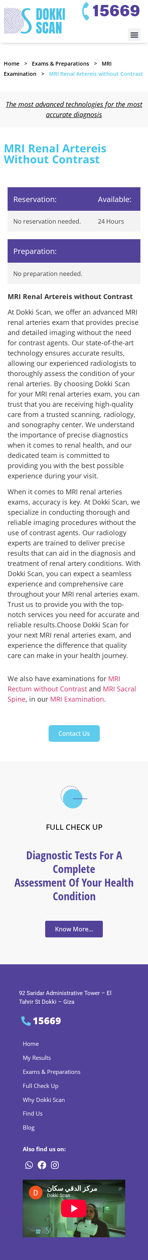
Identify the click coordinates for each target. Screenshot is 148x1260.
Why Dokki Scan (44, 1099)
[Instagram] (55, 1165)
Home (11, 63)
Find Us (33, 1113)
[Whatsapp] (29, 1165)
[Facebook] (42, 1165)
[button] (134, 34)
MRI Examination (77, 699)
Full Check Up (40, 1085)
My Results (37, 1057)
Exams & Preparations (60, 63)
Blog (29, 1127)
